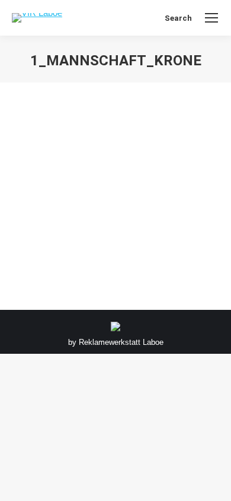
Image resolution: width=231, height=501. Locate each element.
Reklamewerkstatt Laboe (121, 342)
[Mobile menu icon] (211, 18)
